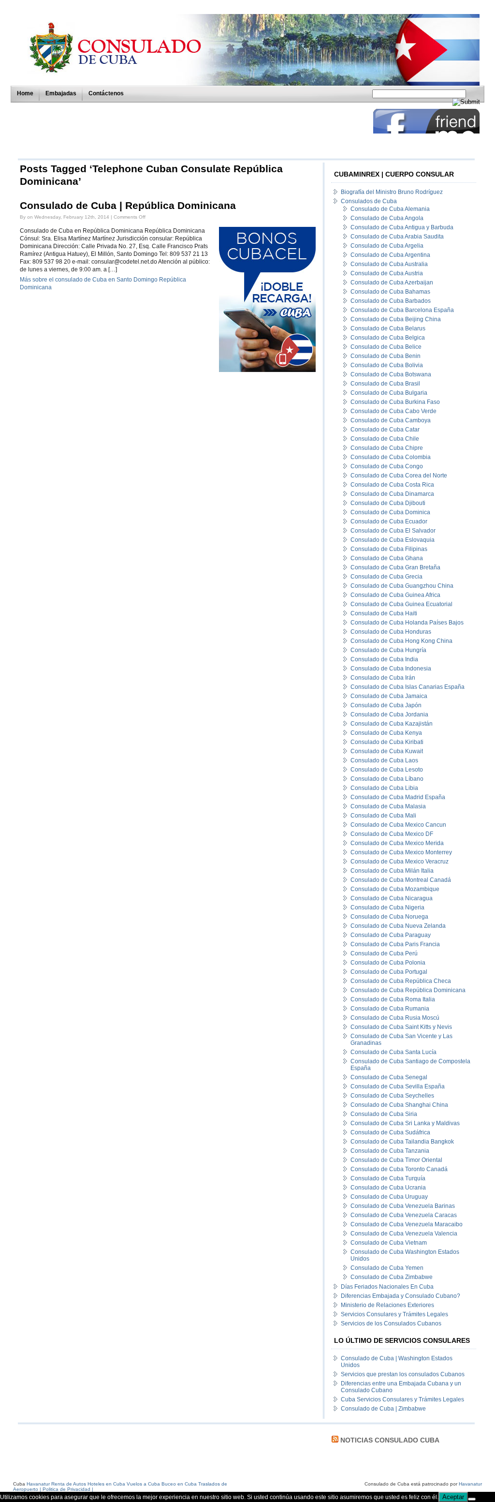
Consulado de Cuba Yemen (386, 1267)
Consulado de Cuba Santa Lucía (393, 1052)
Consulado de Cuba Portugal (388, 971)
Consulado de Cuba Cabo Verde (393, 411)
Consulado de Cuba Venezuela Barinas (402, 1206)
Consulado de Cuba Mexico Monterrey (401, 852)
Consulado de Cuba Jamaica (388, 696)
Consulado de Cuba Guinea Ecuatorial (401, 604)
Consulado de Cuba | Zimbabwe (383, 1408)
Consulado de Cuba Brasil (385, 383)
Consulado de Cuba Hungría (388, 650)
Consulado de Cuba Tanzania (389, 1150)
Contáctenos (106, 93)
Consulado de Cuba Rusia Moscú (394, 1017)
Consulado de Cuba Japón (386, 705)
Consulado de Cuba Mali (383, 815)
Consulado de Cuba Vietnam (388, 1242)
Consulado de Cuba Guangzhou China (401, 585)
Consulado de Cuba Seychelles (392, 1095)
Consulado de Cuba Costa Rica (392, 484)
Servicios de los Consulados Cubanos (391, 1323)
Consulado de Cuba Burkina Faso (395, 402)
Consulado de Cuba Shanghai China (399, 1104)
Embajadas (60, 93)
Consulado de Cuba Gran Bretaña (395, 567)
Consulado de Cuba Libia (384, 788)
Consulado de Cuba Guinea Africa (395, 595)
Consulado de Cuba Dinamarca (392, 494)
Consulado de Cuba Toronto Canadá (399, 1169)
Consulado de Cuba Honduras (390, 631)
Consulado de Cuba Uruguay (389, 1196)
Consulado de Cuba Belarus (387, 328)
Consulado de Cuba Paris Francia (395, 944)
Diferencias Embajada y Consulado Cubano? (400, 1296)
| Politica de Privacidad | (66, 1489)
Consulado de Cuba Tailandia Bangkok (402, 1141)
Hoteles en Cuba (106, 1484)
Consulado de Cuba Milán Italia (392, 870)
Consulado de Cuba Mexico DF (391, 834)
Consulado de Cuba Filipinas (388, 549)
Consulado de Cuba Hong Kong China (401, 641)
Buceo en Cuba (179, 1484)
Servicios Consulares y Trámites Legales (394, 1314)
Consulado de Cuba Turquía (387, 1178)
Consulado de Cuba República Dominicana (408, 990)
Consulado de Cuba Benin (385, 356)
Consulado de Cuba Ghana (386, 558)
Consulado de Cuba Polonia (387, 962)
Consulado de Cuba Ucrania (388, 1187)
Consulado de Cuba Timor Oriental (396, 1160)
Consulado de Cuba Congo (386, 466)
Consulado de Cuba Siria (383, 1114)
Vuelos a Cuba (143, 1484)
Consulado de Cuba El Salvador (393, 530)
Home (25, 93)
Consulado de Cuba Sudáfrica (390, 1132)
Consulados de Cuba (369, 201)
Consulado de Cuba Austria (386, 273)
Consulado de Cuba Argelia (386, 245)
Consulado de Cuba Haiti (383, 613)
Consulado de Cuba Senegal (388, 1077)
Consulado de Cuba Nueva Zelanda (398, 925)
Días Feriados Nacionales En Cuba (387, 1286)
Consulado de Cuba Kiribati (386, 742)
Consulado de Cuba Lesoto (386, 769)
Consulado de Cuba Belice (386, 346)
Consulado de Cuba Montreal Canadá (400, 880)
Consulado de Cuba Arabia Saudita (397, 236)
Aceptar (453, 1497)
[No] (472, 1499)
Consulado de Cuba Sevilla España (397, 1086)
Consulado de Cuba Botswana (390, 374)
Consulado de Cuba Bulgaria (388, 392)
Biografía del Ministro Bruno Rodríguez (392, 192)
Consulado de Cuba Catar (385, 429)
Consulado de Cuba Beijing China (395, 319)
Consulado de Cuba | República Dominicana (128, 205)
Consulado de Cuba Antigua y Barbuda (401, 227)
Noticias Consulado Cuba (389, 1440)
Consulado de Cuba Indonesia (390, 668)
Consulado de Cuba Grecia (386, 576)
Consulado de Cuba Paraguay (390, 935)
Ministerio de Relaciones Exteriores (387, 1305)
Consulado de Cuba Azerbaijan (391, 282)
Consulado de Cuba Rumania (389, 1008)
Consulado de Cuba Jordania (389, 714)
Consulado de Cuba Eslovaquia (392, 539)
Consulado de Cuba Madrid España (397, 797)
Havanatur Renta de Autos (56, 1484)
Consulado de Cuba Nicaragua (391, 898)
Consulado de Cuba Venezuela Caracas (403, 1215)
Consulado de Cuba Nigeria (387, 907)
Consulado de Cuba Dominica (390, 512)
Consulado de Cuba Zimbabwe (391, 1277)
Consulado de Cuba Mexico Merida (397, 843)
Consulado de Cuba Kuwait (386, 751)
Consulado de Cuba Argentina (390, 255)
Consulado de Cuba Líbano (386, 778)
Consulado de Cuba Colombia (390, 457)
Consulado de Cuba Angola (386, 218)
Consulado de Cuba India (384, 659)
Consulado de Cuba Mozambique (394, 889)
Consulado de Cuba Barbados (390, 300)
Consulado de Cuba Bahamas (390, 291)
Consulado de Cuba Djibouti (387, 503)
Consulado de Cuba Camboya (390, 420)
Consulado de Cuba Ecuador (388, 521)
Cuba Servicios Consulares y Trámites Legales (402, 1399)
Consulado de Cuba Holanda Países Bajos (407, 622)
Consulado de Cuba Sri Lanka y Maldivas (405, 1123)
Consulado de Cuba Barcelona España (402, 310)
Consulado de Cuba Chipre (386, 448)
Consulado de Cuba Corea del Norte (398, 475)
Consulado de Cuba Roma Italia (392, 999)
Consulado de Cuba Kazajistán (391, 723)
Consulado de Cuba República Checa (400, 981)
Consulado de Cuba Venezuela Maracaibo (406, 1224)
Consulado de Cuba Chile (384, 438)
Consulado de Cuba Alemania (390, 209)
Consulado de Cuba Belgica (387, 337)
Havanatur (470, 1484)
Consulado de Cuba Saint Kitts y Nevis (401, 1027)
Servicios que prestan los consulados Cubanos (403, 1374)
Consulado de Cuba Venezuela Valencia (403, 1233)
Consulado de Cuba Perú (384, 953)
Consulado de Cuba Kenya (386, 732)
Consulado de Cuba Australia (389, 264)
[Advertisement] (193, 130)
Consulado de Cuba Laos (384, 760)
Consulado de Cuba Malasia (388, 806)
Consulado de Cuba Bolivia (386, 365)
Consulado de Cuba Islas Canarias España (407, 687)
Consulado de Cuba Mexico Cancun (398, 824)
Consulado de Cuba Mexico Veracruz (399, 861)
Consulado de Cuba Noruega (389, 916)
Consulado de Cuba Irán (382, 677)
